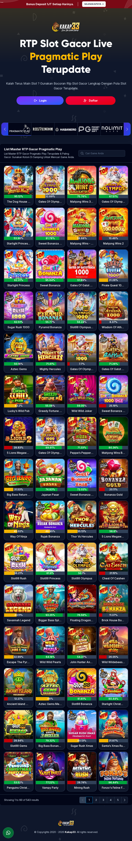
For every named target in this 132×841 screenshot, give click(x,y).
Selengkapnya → (94, 4)
